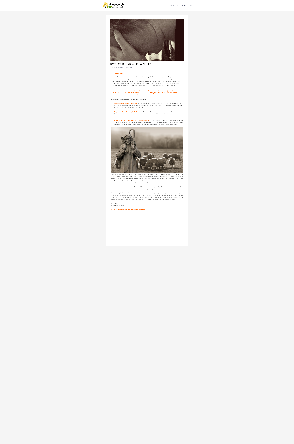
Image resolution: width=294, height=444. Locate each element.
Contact (184, 5)
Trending (120, 67)
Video (190, 5)
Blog (177, 5)
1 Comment (113, 67)
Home (172, 5)
